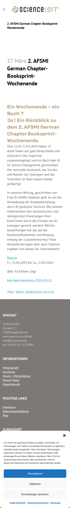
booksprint (34, 292)
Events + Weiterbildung (16, 376)
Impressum (55, 502)
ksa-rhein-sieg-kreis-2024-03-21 (29, 280)
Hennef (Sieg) (11, 380)
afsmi (20, 292)
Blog (5, 415)
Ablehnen (35, 483)
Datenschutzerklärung (38, 502)
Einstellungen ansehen (35, 494)
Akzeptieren (35, 473)
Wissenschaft (10, 368)
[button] (64, 435)
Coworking (9, 372)
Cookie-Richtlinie (17, 502)
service (48, 292)
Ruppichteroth (11, 384)
